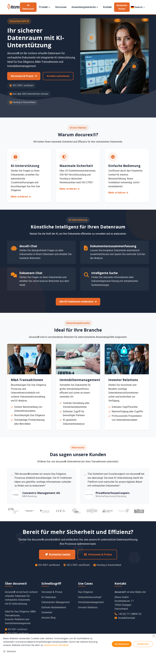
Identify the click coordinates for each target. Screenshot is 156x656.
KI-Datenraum (48, 597)
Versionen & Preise (51, 592)
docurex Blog (48, 617)
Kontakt (107, 7)
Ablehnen (143, 644)
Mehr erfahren (19, 196)
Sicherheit (46, 612)
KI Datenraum (28, 7)
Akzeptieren (121, 644)
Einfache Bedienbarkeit (53, 607)
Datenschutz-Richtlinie (56, 645)
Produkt (43, 7)
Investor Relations (88, 607)
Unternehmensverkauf (89, 597)
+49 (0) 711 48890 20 (129, 614)
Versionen (61, 7)
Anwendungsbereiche (83, 7)
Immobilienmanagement (91, 602)
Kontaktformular (126, 617)
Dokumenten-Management (55, 602)
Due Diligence (85, 592)
